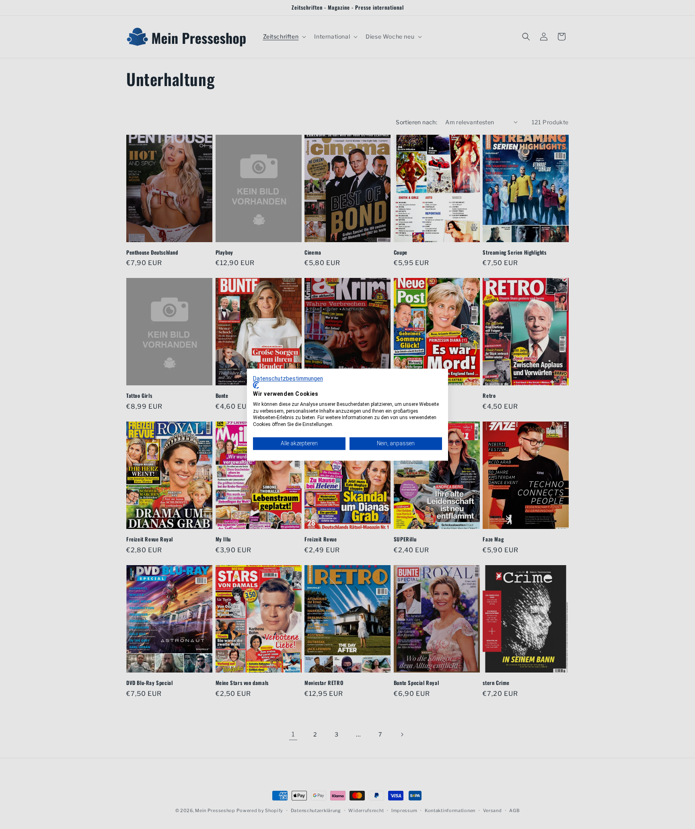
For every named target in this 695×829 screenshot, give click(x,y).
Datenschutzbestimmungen (288, 378)
